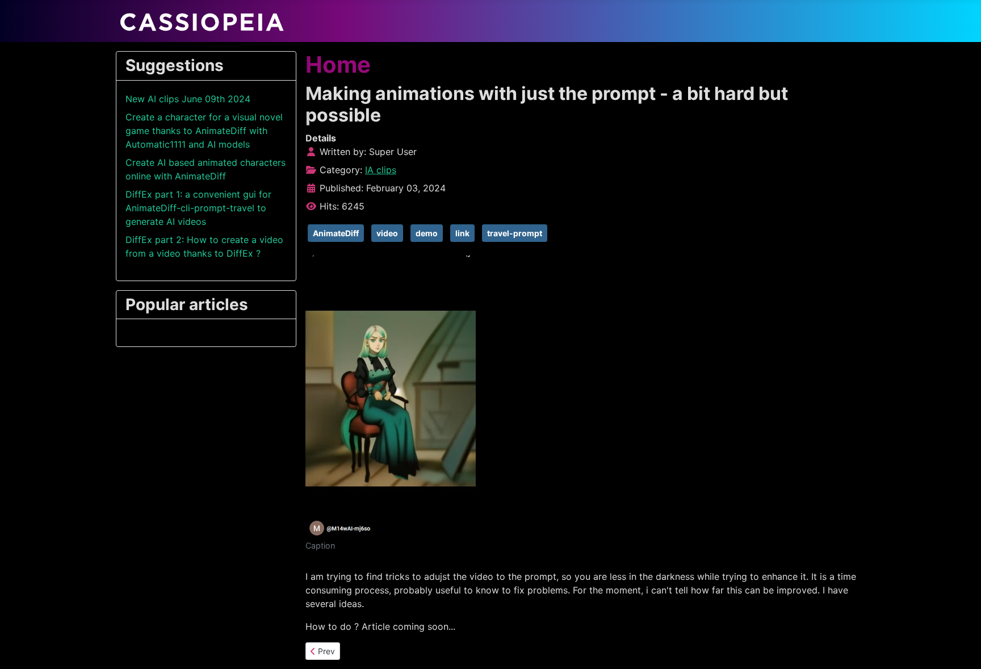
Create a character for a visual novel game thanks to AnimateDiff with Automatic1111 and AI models (204, 130)
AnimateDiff (336, 233)
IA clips (380, 169)
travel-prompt (514, 233)
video (387, 233)
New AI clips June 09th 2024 (187, 98)
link (462, 233)
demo (427, 233)
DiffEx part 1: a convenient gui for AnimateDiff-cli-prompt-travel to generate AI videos (198, 208)
